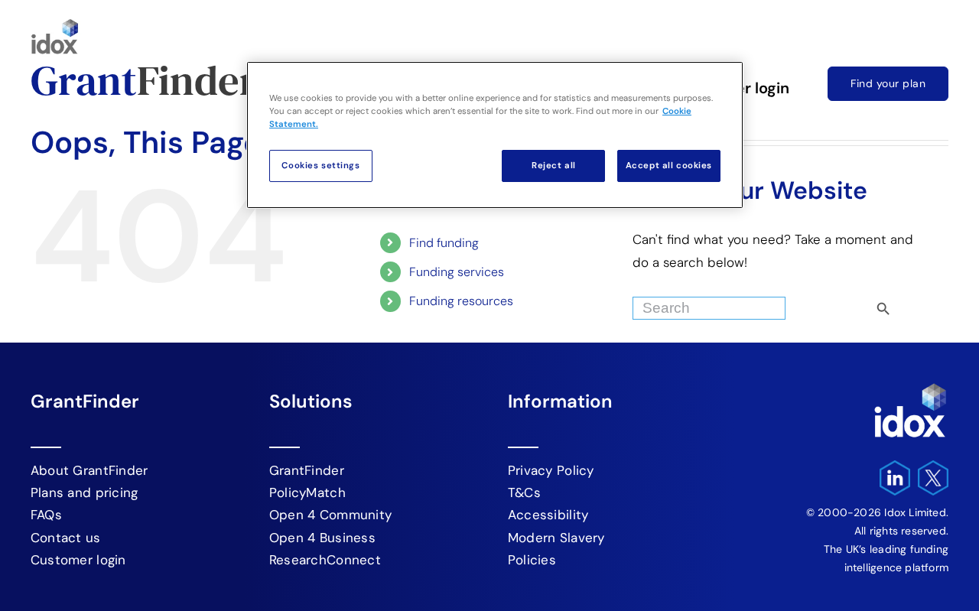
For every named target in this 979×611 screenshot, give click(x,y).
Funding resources (461, 301)
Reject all (554, 165)
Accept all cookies (669, 165)
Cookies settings (320, 165)
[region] (494, 135)
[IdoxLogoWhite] (910, 387)
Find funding (444, 243)
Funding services (456, 272)
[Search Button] (909, 304)
